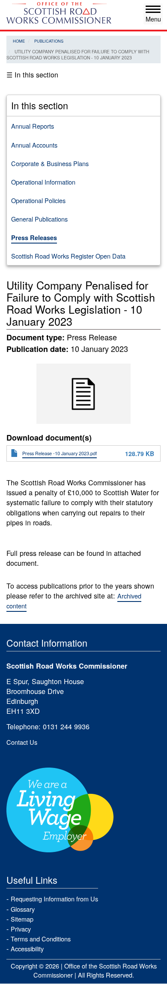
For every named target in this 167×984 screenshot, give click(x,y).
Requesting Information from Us (54, 898)
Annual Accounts (34, 144)
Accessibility (27, 948)
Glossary (23, 908)
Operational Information (43, 181)
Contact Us (21, 741)
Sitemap (22, 918)
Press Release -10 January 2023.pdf (59, 453)
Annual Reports (32, 125)
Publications (48, 41)
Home (19, 41)
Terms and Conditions (41, 938)
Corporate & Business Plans (50, 163)
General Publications (39, 218)
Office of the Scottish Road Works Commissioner (95, 970)
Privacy (21, 928)
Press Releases (34, 237)
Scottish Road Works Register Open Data (68, 255)
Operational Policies (38, 200)
